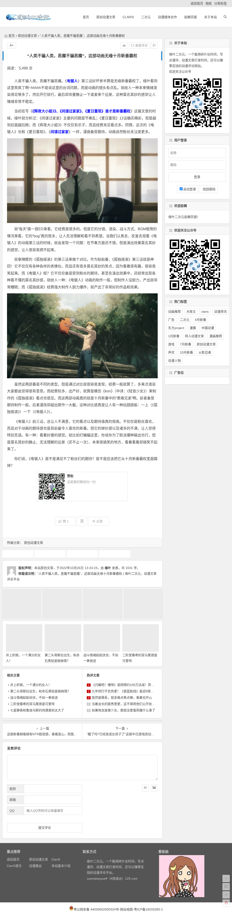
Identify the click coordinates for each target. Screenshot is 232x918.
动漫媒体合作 (167, 17)
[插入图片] (154, 787)
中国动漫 (207, 328)
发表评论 (141, 45)
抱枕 (208, 3)
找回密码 (208, 189)
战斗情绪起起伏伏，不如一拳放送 (34, 697)
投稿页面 (190, 17)
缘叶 (108, 568)
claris (205, 311)
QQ (12, 810)
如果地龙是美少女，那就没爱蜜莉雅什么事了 (123, 710)
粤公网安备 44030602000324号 (96, 909)
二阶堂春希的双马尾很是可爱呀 (32, 704)
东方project (176, 328)
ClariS (128, 17)
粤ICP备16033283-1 (148, 909)
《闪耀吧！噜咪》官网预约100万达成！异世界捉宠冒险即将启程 (137, 685)
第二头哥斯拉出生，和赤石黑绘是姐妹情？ (40, 691)
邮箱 (13, 800)
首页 (86, 17)
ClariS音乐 (14, 866)
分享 (99, 521)
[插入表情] (145, 787)
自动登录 (189, 189)
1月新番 (173, 336)
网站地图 (126, 909)
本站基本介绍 (60, 866)
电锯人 (114, 554)
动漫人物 (174, 360)
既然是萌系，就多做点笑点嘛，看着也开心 (122, 697)
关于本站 (210, 17)
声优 (171, 352)
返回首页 (197, 3)
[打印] (124, 45)
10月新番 (17, 554)
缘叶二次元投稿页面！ (184, 217)
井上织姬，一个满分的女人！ (30, 685)
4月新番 (200, 320)
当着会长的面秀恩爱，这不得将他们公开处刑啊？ (127, 704)
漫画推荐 (215, 336)
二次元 (146, 17)
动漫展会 (35, 866)
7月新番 (185, 344)
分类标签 (220, 3)
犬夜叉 (191, 311)
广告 (171, 320)
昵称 (13, 789)
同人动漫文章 (194, 336)
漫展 (193, 328)
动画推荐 (50, 554)
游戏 (171, 344)
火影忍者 (204, 352)
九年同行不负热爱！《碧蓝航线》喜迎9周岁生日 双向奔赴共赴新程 (139, 691)
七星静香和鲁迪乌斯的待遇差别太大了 (37, 710)
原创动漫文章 (105, 17)
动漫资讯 (220, 311)
